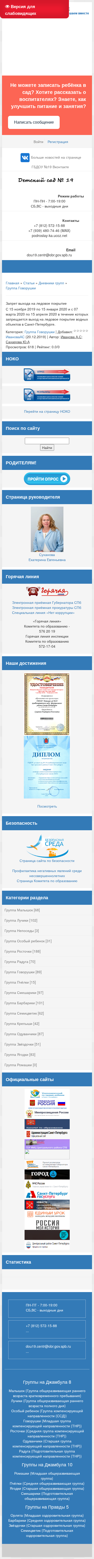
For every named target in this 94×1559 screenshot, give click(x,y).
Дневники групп (51, 282)
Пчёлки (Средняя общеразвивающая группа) (47, 1483)
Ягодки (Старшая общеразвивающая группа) (47, 1488)
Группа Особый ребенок (25, 940)
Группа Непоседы (19, 930)
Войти (38, 141)
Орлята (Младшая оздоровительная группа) (47, 1515)
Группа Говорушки (21, 287)
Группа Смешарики (20, 992)
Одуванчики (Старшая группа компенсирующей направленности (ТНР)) (47, 1443)
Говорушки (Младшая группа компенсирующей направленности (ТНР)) (47, 1423)
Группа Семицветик (21, 1013)
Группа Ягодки (16, 1054)
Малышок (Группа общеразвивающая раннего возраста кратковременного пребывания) (47, 1393)
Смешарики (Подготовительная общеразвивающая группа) (47, 1496)
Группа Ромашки (18, 1064)
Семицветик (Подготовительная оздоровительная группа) (47, 1533)
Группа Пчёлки (17, 982)
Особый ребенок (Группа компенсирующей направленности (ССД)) (47, 1413)
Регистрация (58, 141)
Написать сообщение (34, 122)
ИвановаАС (15, 336)
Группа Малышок (19, 909)
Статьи (29, 282)
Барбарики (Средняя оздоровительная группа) (47, 1520)
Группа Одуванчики (21, 1033)
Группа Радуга (16, 961)
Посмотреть (47, 806)
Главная (12, 282)
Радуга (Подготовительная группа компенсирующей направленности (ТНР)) (47, 1453)
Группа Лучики (16, 920)
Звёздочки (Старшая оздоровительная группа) (47, 1525)
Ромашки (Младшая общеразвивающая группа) (47, 1476)
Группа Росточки (18, 951)
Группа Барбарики (20, 1002)
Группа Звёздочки (19, 1044)
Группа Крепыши (18, 1023)
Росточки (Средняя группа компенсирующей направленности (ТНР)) (47, 1433)
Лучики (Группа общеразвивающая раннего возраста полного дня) (47, 1403)
